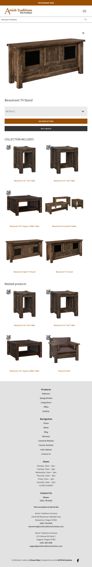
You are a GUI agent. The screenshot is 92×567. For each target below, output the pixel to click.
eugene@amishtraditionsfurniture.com (46, 546)
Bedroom (46, 393)
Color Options (46, 449)
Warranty (46, 436)
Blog (46, 432)
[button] (83, 33)
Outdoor (46, 411)
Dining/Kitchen (46, 398)
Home (46, 423)
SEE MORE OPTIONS (46, 121)
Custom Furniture (46, 445)
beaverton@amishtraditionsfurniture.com (46, 526)
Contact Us (46, 454)
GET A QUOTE (46, 128)
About (46, 427)
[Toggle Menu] (84, 11)
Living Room (46, 402)
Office (46, 407)
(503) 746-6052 (46, 500)
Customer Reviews (46, 440)
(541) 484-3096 (46, 542)
